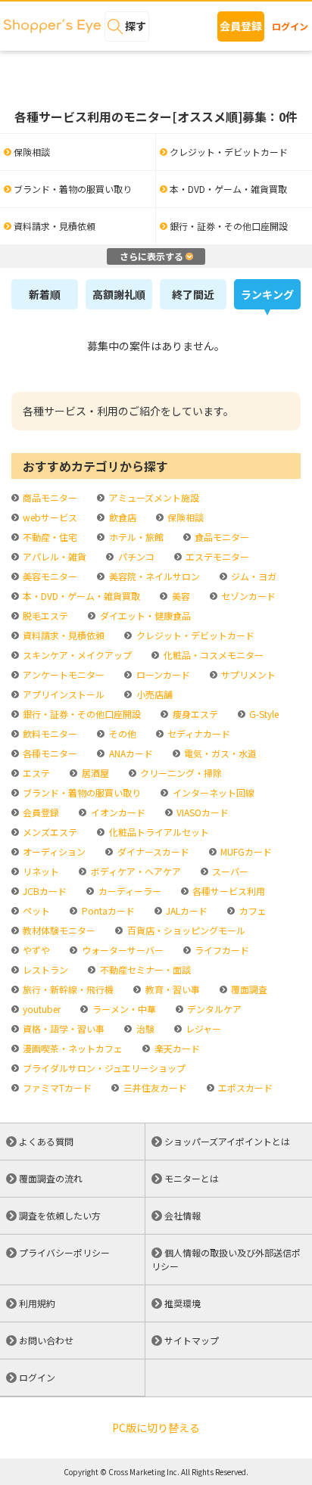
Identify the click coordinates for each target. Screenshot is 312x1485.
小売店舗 (153, 694)
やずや (35, 949)
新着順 (45, 294)
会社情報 (182, 1215)
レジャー (202, 1028)
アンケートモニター (62, 674)
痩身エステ (193, 713)
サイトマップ (191, 1340)
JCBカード (43, 890)
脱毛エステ (44, 615)
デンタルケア (213, 1008)
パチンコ (135, 556)
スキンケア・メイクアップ (76, 654)
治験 (144, 1028)
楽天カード (175, 1048)
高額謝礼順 (118, 294)
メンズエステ (48, 831)
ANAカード (129, 753)
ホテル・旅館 (135, 536)
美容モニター (48, 576)
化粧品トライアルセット (157, 831)
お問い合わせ (46, 1340)
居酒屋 (94, 772)
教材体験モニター (57, 930)
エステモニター (216, 556)
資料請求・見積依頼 (62, 635)
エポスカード (244, 1087)
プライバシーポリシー (64, 1252)
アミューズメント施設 (152, 497)
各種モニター (48, 753)
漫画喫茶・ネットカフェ (71, 1048)
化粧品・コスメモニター (212, 654)
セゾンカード (247, 595)
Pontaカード (107, 910)
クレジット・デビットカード (194, 635)
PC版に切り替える (156, 1427)
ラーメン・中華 (122, 1008)
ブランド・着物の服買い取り (80, 792)
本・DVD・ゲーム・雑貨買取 (80, 595)
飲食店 (121, 517)
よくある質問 (46, 1141)
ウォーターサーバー (121, 949)
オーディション (53, 851)
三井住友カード (153, 1087)
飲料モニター (48, 733)
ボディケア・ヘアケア (134, 871)
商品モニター (48, 497)
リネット (39, 871)
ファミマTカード (56, 1087)
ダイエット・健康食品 (144, 615)
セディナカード (197, 733)
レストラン (44, 969)
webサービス (48, 517)
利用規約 (37, 1303)
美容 (179, 595)
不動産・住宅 (48, 536)
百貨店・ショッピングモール (185, 930)
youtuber (40, 1008)
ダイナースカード (152, 851)
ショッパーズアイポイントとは (227, 1141)
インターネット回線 (212, 792)
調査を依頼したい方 (60, 1215)
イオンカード (117, 812)
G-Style (263, 713)
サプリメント (247, 674)
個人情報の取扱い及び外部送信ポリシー (226, 1259)
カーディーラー (128, 890)
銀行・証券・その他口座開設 (80, 713)
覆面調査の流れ (51, 1178)
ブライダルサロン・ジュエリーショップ (103, 1067)
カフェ (251, 910)
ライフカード (220, 949)
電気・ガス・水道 (219, 753)
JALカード (185, 910)
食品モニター (220, 536)
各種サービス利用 (227, 890)
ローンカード (161, 674)
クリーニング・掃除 (180, 772)
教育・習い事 (171, 989)
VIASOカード (201, 812)
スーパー (229, 871)
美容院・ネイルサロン (153, 576)
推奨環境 (182, 1303)
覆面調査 (248, 989)
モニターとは (191, 1178)
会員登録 (241, 25)
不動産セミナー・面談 (144, 969)
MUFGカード (245, 851)
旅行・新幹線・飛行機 (67, 989)
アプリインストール (62, 694)
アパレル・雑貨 (53, 556)
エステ (35, 772)
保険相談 (184, 517)
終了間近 (193, 294)
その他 (121, 733)
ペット (35, 910)
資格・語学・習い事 (62, 1028)
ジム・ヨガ (252, 576)
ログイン (290, 26)
